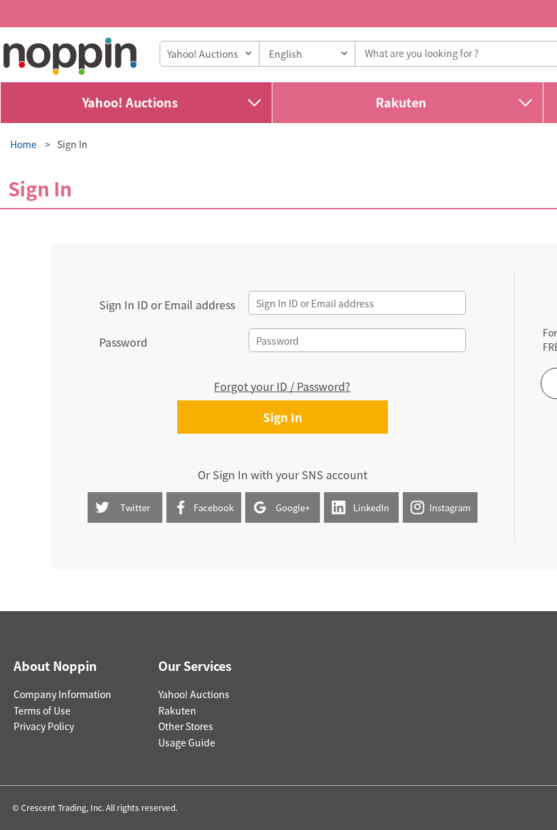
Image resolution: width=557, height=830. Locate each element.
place (70, 56)
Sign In (72, 144)
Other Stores (185, 726)
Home (23, 144)
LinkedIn (371, 507)
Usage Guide (186, 742)
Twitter (135, 507)
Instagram (450, 507)
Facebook (214, 507)
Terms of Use (42, 710)
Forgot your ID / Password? (282, 386)
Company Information (62, 694)
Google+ (293, 507)
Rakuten (401, 102)
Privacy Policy (44, 726)
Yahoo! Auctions (130, 102)
